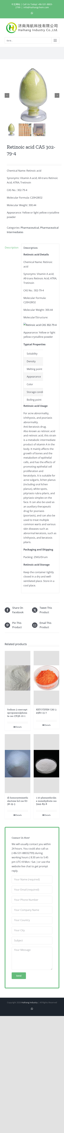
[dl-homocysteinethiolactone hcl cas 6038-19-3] (17, 763)
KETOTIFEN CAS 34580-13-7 (46, 711)
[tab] (12, 248)
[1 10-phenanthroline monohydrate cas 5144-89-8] (46, 763)
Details (19, 727)
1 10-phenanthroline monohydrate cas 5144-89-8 (46, 801)
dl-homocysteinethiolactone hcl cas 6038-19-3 (17, 801)
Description (11, 247)
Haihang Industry (29, 1002)
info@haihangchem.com (36, 7)
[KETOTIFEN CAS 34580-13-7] (46, 678)
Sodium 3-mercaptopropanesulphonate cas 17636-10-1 (17, 712)
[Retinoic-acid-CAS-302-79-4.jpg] (32, 95)
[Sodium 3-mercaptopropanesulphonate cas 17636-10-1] (17, 678)
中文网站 (15, 4)
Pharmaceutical (30, 227)
